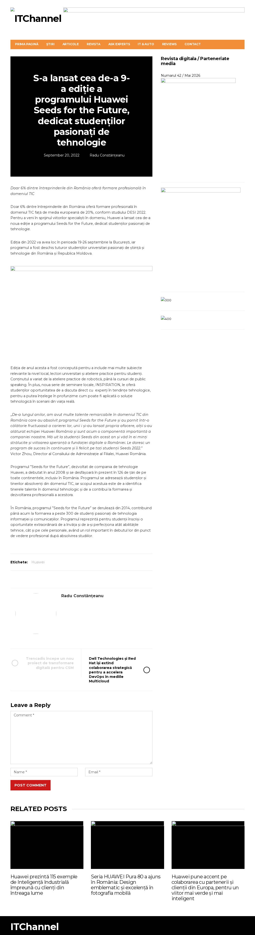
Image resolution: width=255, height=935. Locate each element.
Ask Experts (119, 44)
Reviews (169, 44)
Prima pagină (26, 44)
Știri (50, 44)
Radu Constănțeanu (107, 155)
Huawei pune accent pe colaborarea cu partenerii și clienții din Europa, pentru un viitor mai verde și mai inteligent (205, 887)
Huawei (38, 562)
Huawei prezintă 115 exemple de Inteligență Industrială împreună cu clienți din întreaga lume (43, 885)
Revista (93, 44)
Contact (193, 44)
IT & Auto (146, 44)
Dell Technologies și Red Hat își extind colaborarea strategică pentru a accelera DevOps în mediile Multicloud (112, 669)
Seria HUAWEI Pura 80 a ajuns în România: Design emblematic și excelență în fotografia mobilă (125, 885)
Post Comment (30, 785)
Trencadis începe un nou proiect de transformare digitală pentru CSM (50, 663)
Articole (71, 44)
